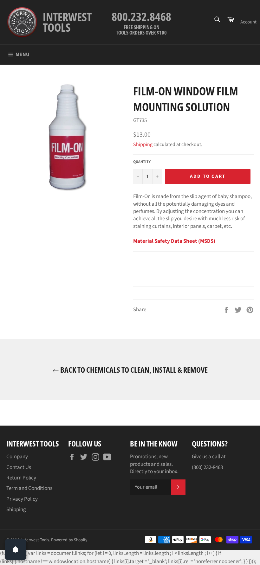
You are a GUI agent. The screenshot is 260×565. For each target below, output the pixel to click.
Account (248, 22)
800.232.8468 (141, 16)
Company (17, 456)
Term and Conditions (29, 488)
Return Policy (21, 478)
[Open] (15, 549)
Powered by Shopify (69, 540)
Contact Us (18, 467)
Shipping (143, 144)
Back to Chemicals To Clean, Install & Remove (133, 369)
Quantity (142, 161)
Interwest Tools (35, 540)
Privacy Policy (22, 499)
